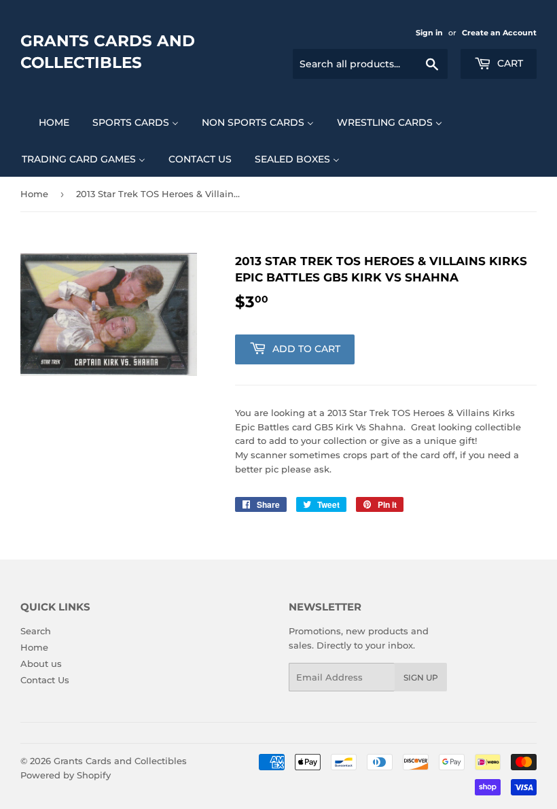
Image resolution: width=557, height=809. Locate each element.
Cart (509, 63)
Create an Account (499, 32)
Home (34, 193)
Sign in (429, 32)
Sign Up (420, 677)
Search (35, 630)
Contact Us (44, 679)
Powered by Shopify (65, 775)
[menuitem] (45, 122)
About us (41, 663)
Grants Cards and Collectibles (107, 51)
